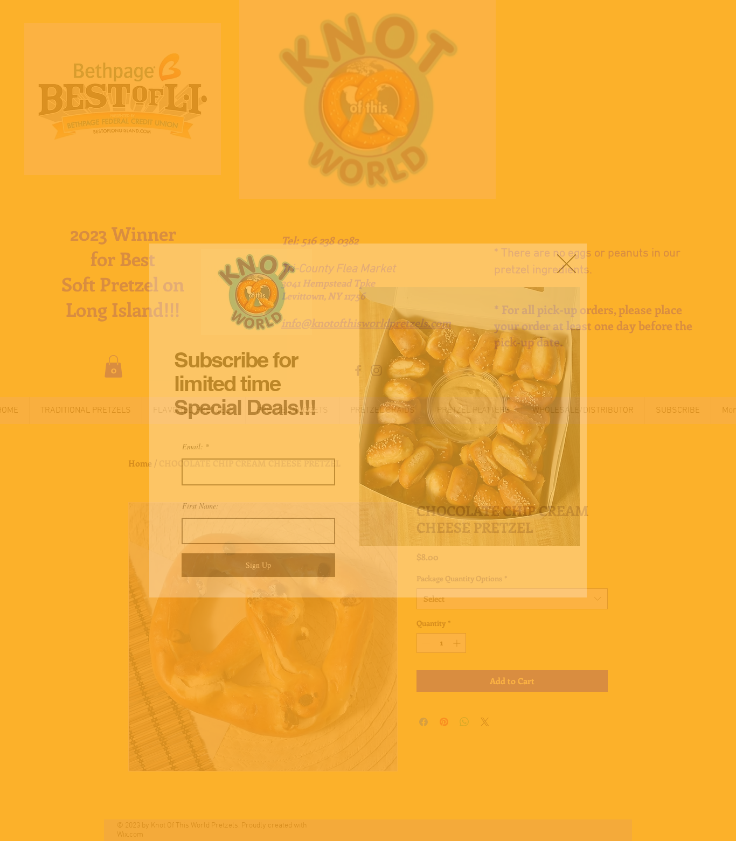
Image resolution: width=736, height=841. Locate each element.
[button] (566, 263)
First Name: (200, 506)
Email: (192, 446)
